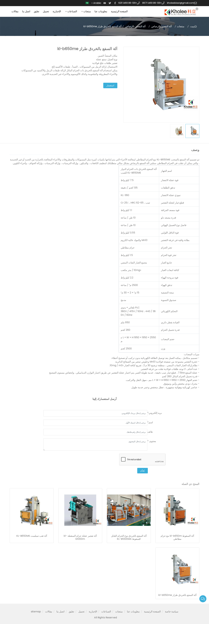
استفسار (110, 85)
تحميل (46, 11)
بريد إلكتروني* (154, 413)
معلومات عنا (101, 11)
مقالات (15, 11)
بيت (192, 26)
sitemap (36, 611)
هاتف (150, 431)
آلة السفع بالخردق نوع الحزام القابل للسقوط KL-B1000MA (129, 537)
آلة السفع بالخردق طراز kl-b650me (177, 595)
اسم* (150, 422)
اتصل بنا (26, 11)
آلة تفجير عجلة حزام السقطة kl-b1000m (80, 537)
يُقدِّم (142, 470)
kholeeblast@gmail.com (180, 2)
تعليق (36, 11)
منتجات (87, 11)
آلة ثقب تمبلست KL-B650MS (31, 535)
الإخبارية (57, 11)
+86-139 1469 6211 (127, 2)
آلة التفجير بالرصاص (161, 26)
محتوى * (151, 441)
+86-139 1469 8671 (152, 2)
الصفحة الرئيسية (119, 11)
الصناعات (72, 11)
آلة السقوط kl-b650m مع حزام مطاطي (177, 537)
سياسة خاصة (171, 611)
